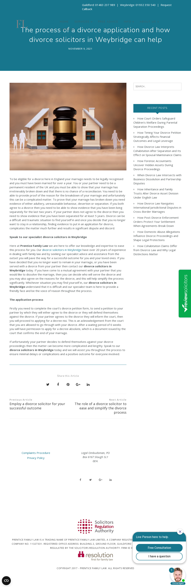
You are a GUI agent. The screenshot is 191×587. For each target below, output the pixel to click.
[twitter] (90, 480)
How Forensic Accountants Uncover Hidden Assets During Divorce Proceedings (153, 165)
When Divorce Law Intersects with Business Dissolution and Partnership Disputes (157, 179)
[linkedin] (110, 480)
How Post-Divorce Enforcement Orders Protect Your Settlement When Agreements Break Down (156, 222)
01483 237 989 (105, 5)
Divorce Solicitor (105, 48)
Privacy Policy (36, 458)
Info (127, 21)
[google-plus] (100, 480)
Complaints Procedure (36, 453)
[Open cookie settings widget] (6, 580)
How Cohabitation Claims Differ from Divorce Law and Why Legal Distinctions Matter (155, 250)
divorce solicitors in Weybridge (62, 250)
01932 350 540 (146, 5)
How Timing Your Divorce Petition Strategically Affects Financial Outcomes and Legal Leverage (157, 137)
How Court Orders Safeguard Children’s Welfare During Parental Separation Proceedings (155, 122)
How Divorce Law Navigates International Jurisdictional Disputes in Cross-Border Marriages (157, 207)
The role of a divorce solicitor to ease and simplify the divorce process (100, 406)
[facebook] (80, 480)
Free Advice (108, 21)
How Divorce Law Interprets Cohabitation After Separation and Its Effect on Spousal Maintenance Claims (157, 151)
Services (82, 21)
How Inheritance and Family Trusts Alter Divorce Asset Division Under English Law (155, 193)
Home (64, 21)
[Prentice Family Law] (33, 24)
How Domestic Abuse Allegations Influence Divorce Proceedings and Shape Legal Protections (156, 236)
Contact (67, 29)
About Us (148, 21)
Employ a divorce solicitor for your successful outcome (37, 404)
